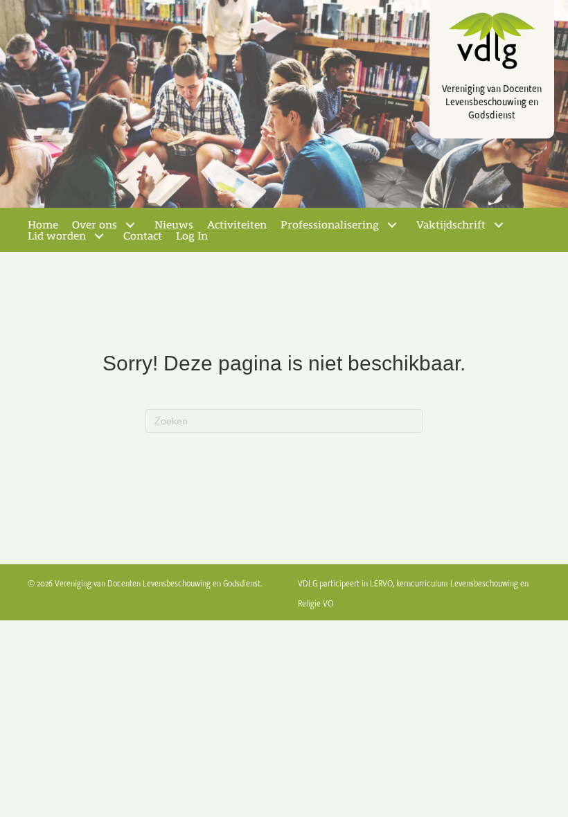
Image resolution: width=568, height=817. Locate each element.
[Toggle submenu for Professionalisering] (392, 225)
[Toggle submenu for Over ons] (130, 225)
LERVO (381, 583)
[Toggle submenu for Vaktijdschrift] (499, 225)
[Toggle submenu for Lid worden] (99, 236)
